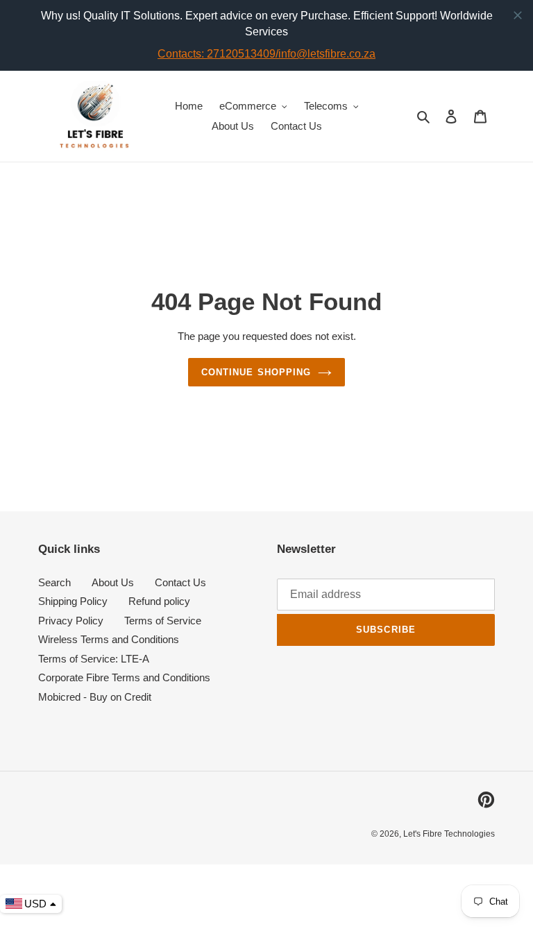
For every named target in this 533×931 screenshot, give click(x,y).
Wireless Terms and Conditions (108, 639)
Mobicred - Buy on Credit (94, 697)
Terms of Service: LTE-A (93, 659)
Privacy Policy (70, 620)
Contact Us (180, 582)
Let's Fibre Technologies (449, 834)
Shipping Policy (73, 601)
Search (54, 582)
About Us (113, 582)
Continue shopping (256, 372)
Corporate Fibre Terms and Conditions (124, 677)
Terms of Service (162, 620)
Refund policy (159, 601)
